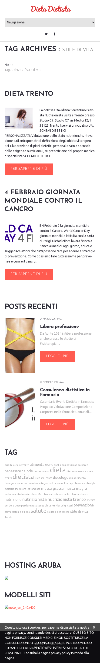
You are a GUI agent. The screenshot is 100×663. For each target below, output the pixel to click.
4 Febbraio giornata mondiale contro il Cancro (43, 201)
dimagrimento (77, 478)
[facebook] (54, 34)
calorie (27, 471)
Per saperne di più (28, 169)
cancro (45, 471)
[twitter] (46, 34)
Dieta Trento (29, 94)
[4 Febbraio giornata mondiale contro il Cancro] (19, 233)
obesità (91, 500)
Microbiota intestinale (50, 494)
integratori (45, 483)
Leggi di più (57, 356)
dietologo (60, 477)
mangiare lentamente (27, 488)
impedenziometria (27, 483)
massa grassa (52, 488)
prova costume (13, 511)
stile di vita (79, 511)
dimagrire (10, 483)
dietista (23, 476)
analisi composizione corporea (71, 465)
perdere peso (12, 505)
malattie (9, 488)
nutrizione (13, 499)
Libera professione (59, 327)
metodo (9, 494)
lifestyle (90, 483)
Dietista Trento (43, 478)
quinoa (26, 511)
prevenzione (84, 505)
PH (53, 505)
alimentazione (41, 464)
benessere (13, 471)
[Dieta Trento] (19, 118)
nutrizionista (34, 499)
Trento (8, 517)
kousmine (57, 483)
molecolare (70, 494)
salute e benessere (58, 511)
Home (9, 65)
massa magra (75, 488)
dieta (58, 470)
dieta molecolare (76, 471)
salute (38, 510)
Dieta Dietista (50, 9)
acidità (9, 465)
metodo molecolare (25, 494)
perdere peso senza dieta (36, 505)
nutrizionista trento (66, 499)
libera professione (74, 483)
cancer (37, 471)
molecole (82, 494)
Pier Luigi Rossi (64, 505)
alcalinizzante (21, 465)
